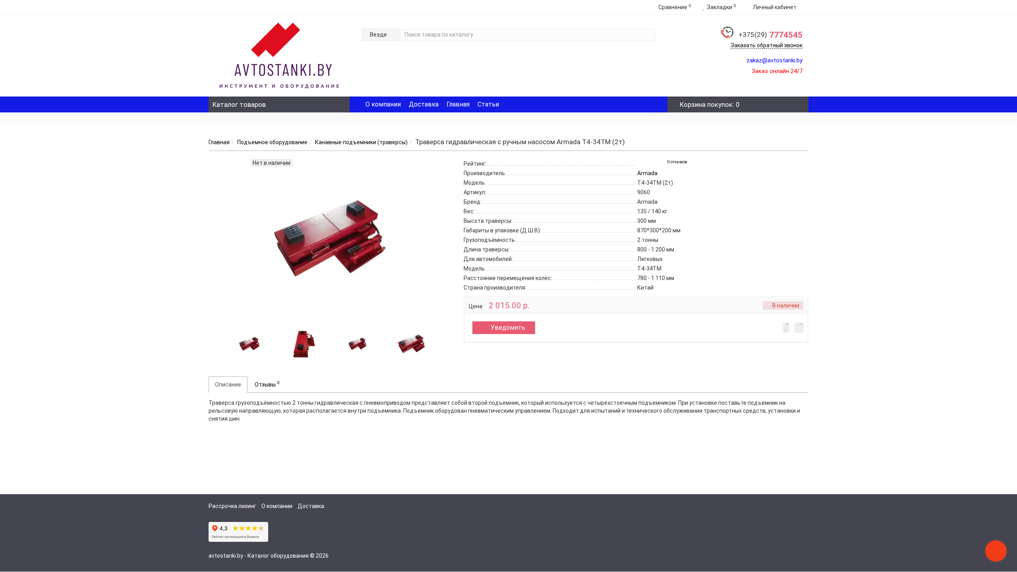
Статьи (488, 104)
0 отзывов (677, 161)
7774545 (770, 35)
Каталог (239, 104)
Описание (228, 384)
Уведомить (508, 327)
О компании (383, 104)
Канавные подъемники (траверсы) (361, 142)
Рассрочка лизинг (232, 506)
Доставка (424, 104)
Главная (458, 104)
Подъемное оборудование (272, 142)
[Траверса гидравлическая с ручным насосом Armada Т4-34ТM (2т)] (249, 343)
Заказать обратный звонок (766, 45)
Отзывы (267, 383)
